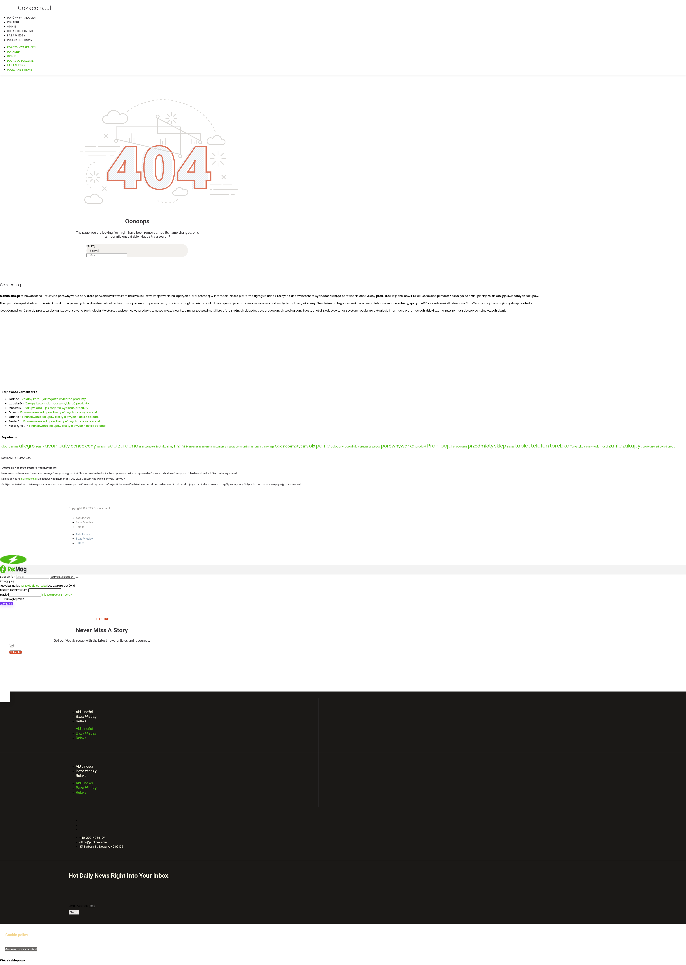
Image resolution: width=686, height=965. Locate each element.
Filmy (170, 446)
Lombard (241, 446)
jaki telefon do (208, 447)
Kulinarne (220, 446)
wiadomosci (599, 446)
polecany (337, 446)
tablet (522, 445)
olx (312, 446)
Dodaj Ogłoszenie (20, 31)
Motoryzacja (268, 446)
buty (64, 445)
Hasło (4, 595)
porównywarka (398, 446)
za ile (615, 445)
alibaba (14, 447)
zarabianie (648, 446)
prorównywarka (460, 447)
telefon (540, 445)
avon (51, 445)
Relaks (80, 527)
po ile (323, 445)
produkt (420, 446)
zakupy (631, 445)
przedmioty (480, 446)
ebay (141, 447)
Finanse (181, 446)
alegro (5, 446)
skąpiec (510, 447)
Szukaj (90, 246)
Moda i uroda (254, 446)
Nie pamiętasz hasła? (57, 595)
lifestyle (231, 446)
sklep (500, 445)
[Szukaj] (77, 577)
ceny (90, 446)
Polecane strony (20, 40)
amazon (39, 447)
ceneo (77, 446)
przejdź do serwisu (34, 586)
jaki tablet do (194, 447)
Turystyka (576, 446)
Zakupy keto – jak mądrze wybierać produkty (54, 399)
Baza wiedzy (16, 36)
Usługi (587, 446)
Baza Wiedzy (84, 522)
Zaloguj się (6, 603)
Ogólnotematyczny (291, 446)
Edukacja (150, 446)
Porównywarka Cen (21, 18)
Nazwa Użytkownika (14, 590)
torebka (560, 445)
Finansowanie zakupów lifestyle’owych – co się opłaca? (58, 412)
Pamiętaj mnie (14, 599)
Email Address (79, 906)
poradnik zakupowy (369, 446)
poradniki (350, 446)
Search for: (7, 577)
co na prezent (103, 447)
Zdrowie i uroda (665, 446)
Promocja (439, 445)
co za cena (124, 445)
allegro (27, 446)
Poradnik (14, 22)
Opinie (11, 27)
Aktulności (83, 518)
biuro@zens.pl (29, 478)
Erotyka (161, 446)
